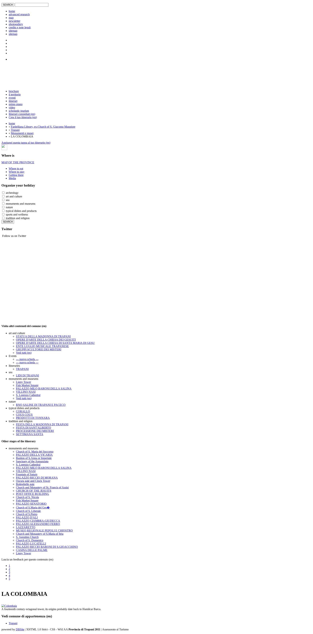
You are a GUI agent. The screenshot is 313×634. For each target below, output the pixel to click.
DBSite (20, 629)
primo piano (15, 104)
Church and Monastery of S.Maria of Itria (39, 533)
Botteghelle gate (25, 484)
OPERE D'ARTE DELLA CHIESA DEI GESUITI (46, 339)
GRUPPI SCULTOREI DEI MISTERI (38, 349)
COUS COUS (24, 414)
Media (12, 178)
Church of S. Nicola (27, 497)
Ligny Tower (23, 382)
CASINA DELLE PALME (31, 550)
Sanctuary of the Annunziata (32, 461)
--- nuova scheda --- (27, 359)
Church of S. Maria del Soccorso (34, 451)
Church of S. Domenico (29, 540)
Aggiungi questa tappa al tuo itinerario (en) (25, 142)
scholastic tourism (19, 110)
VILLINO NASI (26, 391)
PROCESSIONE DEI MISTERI (35, 430)
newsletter (14, 20)
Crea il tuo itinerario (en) (23, 117)
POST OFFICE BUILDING (32, 493)
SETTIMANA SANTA (29, 434)
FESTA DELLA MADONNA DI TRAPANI (42, 424)
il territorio (15, 94)
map (11, 17)
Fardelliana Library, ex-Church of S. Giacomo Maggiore (43, 126)
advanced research (19, 14)
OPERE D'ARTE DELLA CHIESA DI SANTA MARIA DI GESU (55, 342)
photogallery (16, 24)
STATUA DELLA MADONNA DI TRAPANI (43, 336)
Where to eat (16, 168)
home (12, 11)
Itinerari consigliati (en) (22, 114)
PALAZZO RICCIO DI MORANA (37, 477)
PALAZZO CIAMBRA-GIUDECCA (38, 520)
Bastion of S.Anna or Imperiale (34, 458)
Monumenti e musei (22, 133)
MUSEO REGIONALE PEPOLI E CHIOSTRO (44, 530)
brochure (14, 91)
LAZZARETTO (25, 527)
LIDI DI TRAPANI (27, 375)
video (12, 107)
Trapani (15, 129)
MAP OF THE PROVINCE (17, 162)
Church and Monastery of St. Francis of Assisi (42, 487)
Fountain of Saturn (26, 474)
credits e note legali (20, 27)
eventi (12, 97)
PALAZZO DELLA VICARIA (34, 454)
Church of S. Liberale (28, 510)
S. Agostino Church (27, 537)
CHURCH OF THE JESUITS (33, 490)
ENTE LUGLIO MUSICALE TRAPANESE (42, 346)
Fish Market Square (27, 385)
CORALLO (23, 411)
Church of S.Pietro (26, 514)
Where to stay (16, 171)
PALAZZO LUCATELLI (31, 543)
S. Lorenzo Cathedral (28, 395)
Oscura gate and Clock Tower (33, 480)
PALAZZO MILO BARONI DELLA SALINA (44, 388)
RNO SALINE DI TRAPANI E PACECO (41, 404)
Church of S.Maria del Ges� (33, 507)
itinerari (13, 100)
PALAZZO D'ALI (27, 517)
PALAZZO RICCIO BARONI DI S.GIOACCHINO (47, 546)
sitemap (13, 30)
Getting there (16, 175)
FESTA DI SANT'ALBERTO (33, 427)
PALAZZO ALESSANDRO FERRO (38, 524)
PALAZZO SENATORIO (31, 503)
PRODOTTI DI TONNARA (33, 417)
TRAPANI (22, 369)
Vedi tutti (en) (24, 352)
